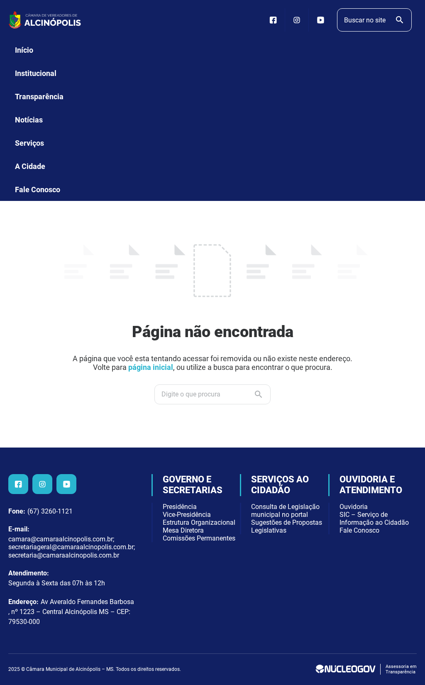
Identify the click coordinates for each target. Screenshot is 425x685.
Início (24, 50)
